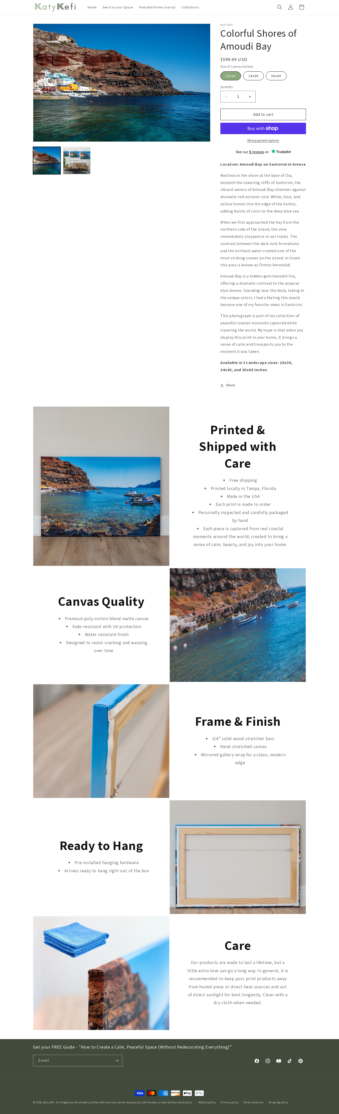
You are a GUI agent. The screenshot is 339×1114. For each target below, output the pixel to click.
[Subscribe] (116, 1060)
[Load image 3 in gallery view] (77, 160)
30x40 (276, 76)
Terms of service (254, 1102)
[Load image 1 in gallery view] (47, 160)
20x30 (231, 76)
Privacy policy (230, 1102)
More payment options (263, 140)
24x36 (253, 76)
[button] (279, 7)
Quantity (226, 87)
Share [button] (230, 385)
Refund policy (207, 1102)
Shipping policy (279, 1102)
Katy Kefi (48, 1102)
